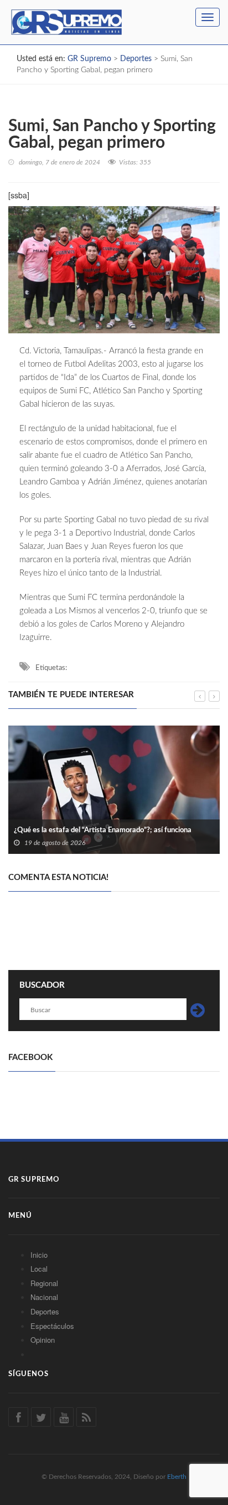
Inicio (39, 1254)
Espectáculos (52, 1326)
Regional (44, 1283)
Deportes (44, 1311)
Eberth (176, 1476)
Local (39, 1268)
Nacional (44, 1297)
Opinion (42, 1339)
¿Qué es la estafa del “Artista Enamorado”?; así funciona (102, 830)
